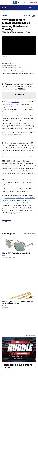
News (4, 15)
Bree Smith (15, 102)
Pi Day (17, 132)
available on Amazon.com (12, 157)
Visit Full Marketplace (30, 233)
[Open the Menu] (3, 2)
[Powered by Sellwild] (33, 335)
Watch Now (33, 2)
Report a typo (6, 221)
